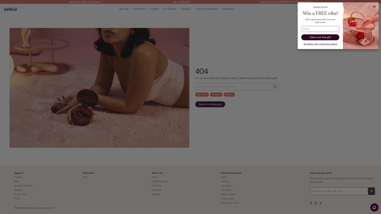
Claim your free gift (320, 37)
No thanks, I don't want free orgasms (320, 44)
